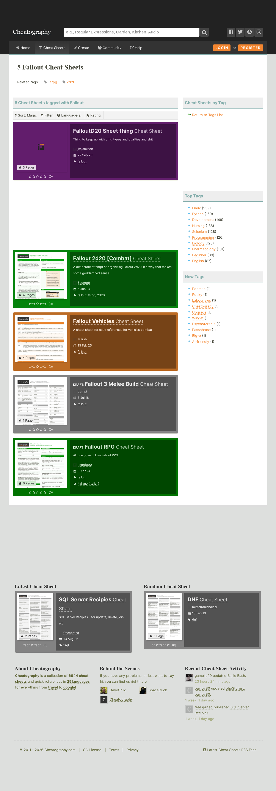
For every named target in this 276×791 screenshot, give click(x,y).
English (198, 261)
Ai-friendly (200, 341)
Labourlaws (201, 300)
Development (203, 219)
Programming (203, 237)
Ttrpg (52, 82)
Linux (196, 208)
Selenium (199, 231)
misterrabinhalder (204, 607)
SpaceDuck (158, 690)
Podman (198, 289)
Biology (198, 243)
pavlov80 (202, 688)
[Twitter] (240, 32)
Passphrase (201, 330)
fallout (82, 161)
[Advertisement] (138, 11)
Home (24, 48)
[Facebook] (231, 32)
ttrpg (91, 295)
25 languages (78, 681)
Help (138, 48)
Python (198, 214)
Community (111, 48)
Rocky (197, 294)
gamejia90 (203, 675)
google (69, 687)
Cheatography (27, 675)
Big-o (196, 335)
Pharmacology (204, 249)
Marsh (82, 339)
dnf (194, 619)
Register (250, 48)
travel (53, 687)
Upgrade (199, 312)
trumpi (82, 391)
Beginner (199, 255)
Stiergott (84, 282)
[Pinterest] (249, 32)
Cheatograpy (202, 306)
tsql (66, 645)
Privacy (133, 750)
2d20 (71, 82)
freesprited (71, 633)
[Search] (204, 32)
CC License (92, 750)
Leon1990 (85, 464)
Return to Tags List (207, 115)
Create (83, 48)
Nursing (198, 226)
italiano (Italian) (88, 483)
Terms (114, 750)
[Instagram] (258, 32)
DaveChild (118, 690)
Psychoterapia (203, 324)
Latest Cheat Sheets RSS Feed (231, 750)
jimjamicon (85, 149)
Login (221, 48)
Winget (198, 318)
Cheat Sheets (53, 48)
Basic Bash (236, 675)
